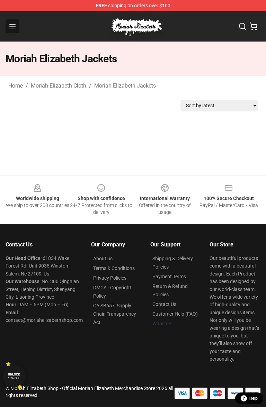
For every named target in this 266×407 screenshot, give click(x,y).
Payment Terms (169, 276)
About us (103, 258)
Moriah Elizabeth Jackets (125, 85)
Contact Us (164, 304)
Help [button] (253, 398)
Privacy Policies (109, 278)
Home (15, 85)
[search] (242, 26)
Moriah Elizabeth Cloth (58, 85)
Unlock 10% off (14, 376)
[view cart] (253, 26)
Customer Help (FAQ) (175, 314)
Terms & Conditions (114, 268)
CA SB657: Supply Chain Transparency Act (114, 314)
